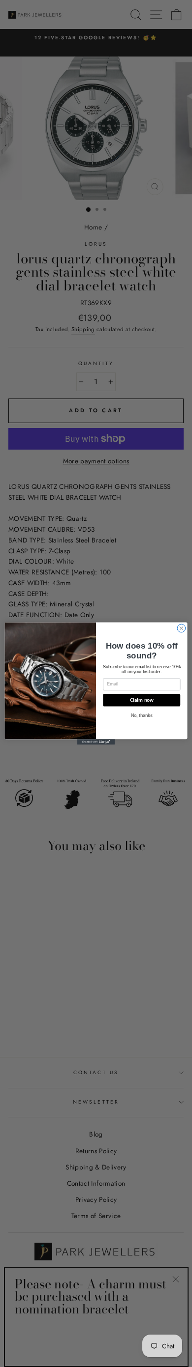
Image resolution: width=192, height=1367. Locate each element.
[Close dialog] (181, 628)
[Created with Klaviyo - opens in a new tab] (96, 741)
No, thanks (142, 715)
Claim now (142, 700)
